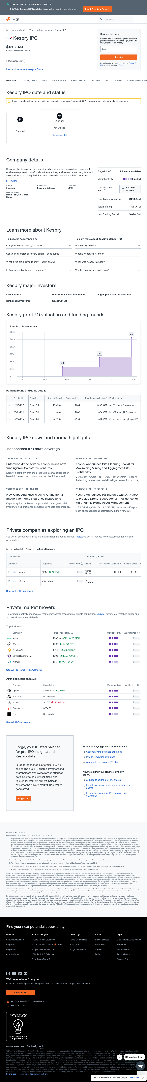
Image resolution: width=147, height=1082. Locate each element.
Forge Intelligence (78, 949)
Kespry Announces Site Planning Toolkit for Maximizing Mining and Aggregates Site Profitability (105, 468)
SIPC (23, 1046)
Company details (29, 80)
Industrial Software (46, 188)
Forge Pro (10, 944)
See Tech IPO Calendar (18, 591)
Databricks (18, 708)
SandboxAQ (18, 650)
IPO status (11, 80)
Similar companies (113, 80)
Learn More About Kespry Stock (24, 69)
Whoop (16, 644)
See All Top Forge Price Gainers (23, 669)
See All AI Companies (18, 722)
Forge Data (11, 949)
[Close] (143, 1077)
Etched (16, 714)
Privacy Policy (123, 954)
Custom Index (12, 954)
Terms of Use (123, 949)
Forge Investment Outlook (43, 949)
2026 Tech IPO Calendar (43, 954)
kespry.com (11, 181)
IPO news (96, 80)
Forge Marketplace (15, 939)
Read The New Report (97, 9)
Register (119, 57)
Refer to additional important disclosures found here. (27, 1074)
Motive (22, 572)
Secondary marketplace (17, 30)
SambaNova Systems (22, 656)
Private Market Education (43, 939)
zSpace (22, 581)
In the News (100, 944)
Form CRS (121, 944)
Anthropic (17, 696)
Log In (122, 65)
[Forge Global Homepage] (13, 18)
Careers (98, 949)
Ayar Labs (17, 662)
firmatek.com (58, 135)
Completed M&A (15, 61)
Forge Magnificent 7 (41, 959)
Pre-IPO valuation (79, 80)
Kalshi (15, 638)
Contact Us (20, 992)
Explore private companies (42, 30)
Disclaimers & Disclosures (129, 939)
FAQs (44, 80)
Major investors (59, 80)
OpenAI (16, 690)
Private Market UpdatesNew (47, 944)
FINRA (16, 1046)
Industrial (10, 188)
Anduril (16, 702)
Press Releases (102, 939)
